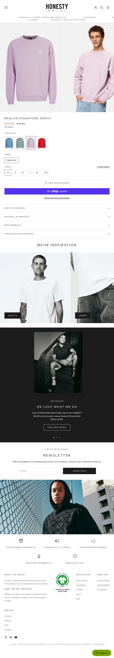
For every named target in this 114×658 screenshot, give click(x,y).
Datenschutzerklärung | (67, 644)
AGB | (50, 644)
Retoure (8, 620)
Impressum (99, 644)
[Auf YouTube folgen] (15, 637)
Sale (78, 599)
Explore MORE (57, 427)
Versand (8, 616)
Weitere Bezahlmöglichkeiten (57, 198)
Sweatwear (81, 585)
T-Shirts (79, 589)
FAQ (6, 625)
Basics (12, 315)
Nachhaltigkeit (103, 585)
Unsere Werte (103, 580)
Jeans (83, 315)
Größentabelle (103, 167)
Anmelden (79, 471)
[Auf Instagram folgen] (10, 637)
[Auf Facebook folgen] (5, 637)
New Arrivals (81, 580)
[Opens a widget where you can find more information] (101, 653)
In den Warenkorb (57, 183)
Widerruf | (87, 644)
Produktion (102, 589)
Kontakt (7, 630)
